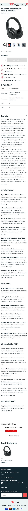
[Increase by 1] (5, 58)
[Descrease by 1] (5, 61)
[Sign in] (22, 4)
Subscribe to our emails (9, 491)
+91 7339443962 (8, 477)
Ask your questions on (14, 483)
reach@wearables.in (10, 480)
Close (5, 4)
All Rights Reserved (20, 505)
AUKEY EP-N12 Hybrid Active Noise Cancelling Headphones (7, 460)
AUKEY (3, 13)
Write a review (11, 431)
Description (4, 116)
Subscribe (25, 495)
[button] (24, 28)
